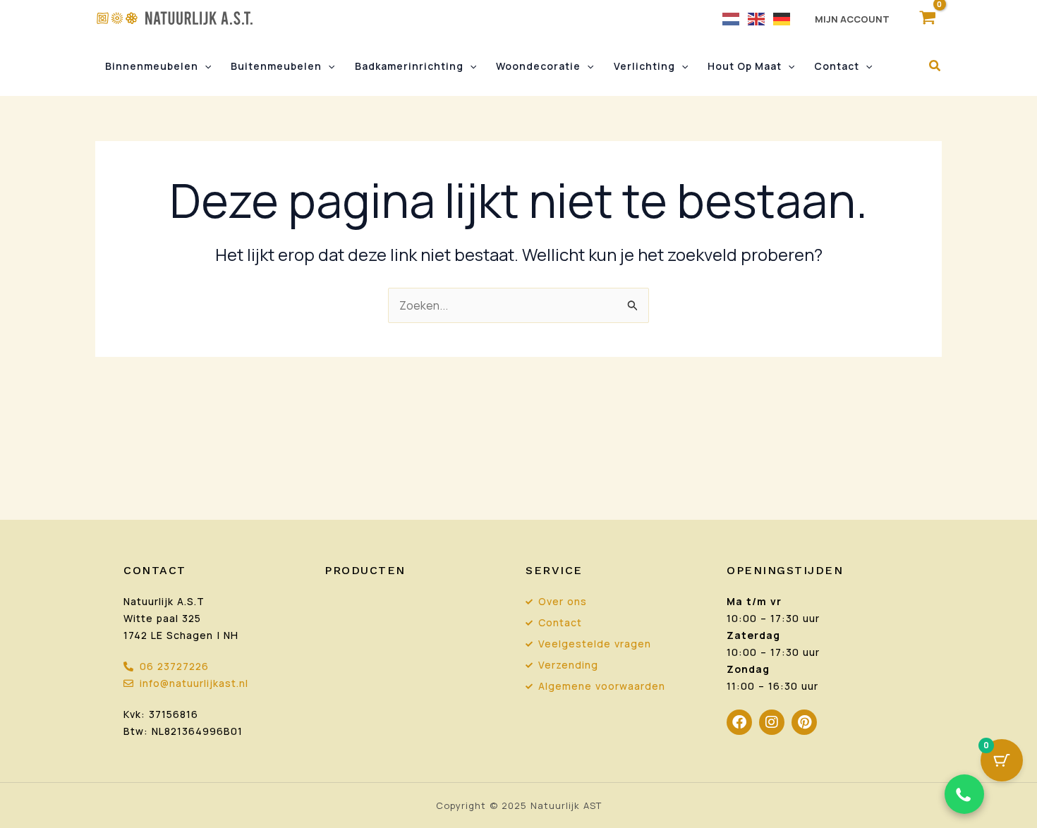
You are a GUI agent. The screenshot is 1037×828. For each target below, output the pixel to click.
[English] (757, 18)
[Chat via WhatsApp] (964, 794)
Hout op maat (745, 66)
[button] (204, 66)
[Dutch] (731, 18)
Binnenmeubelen (151, 66)
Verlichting (644, 66)
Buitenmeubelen (276, 66)
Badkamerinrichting (409, 66)
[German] (782, 18)
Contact (836, 66)
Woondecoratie (538, 66)
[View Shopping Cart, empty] (927, 18)
